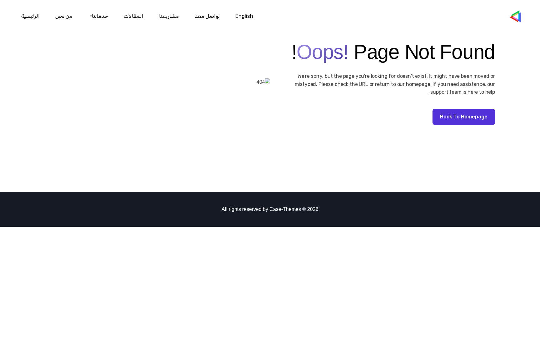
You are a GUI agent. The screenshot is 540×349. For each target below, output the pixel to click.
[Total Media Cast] (520, 16)
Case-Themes (285, 209)
